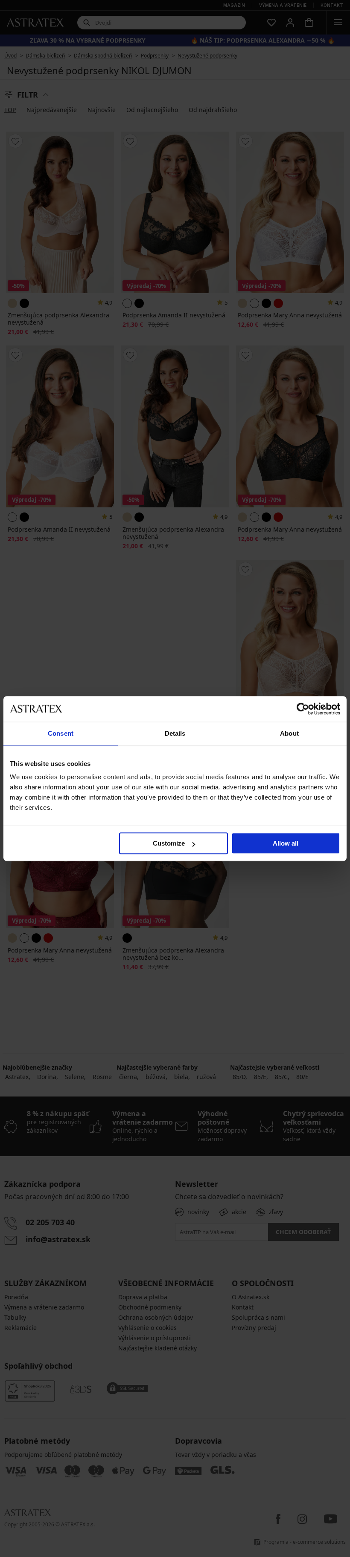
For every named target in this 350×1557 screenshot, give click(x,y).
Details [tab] (175, 733)
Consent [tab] (60, 733)
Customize (169, 843)
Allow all (285, 843)
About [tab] (289, 733)
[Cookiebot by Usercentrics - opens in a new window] (302, 708)
